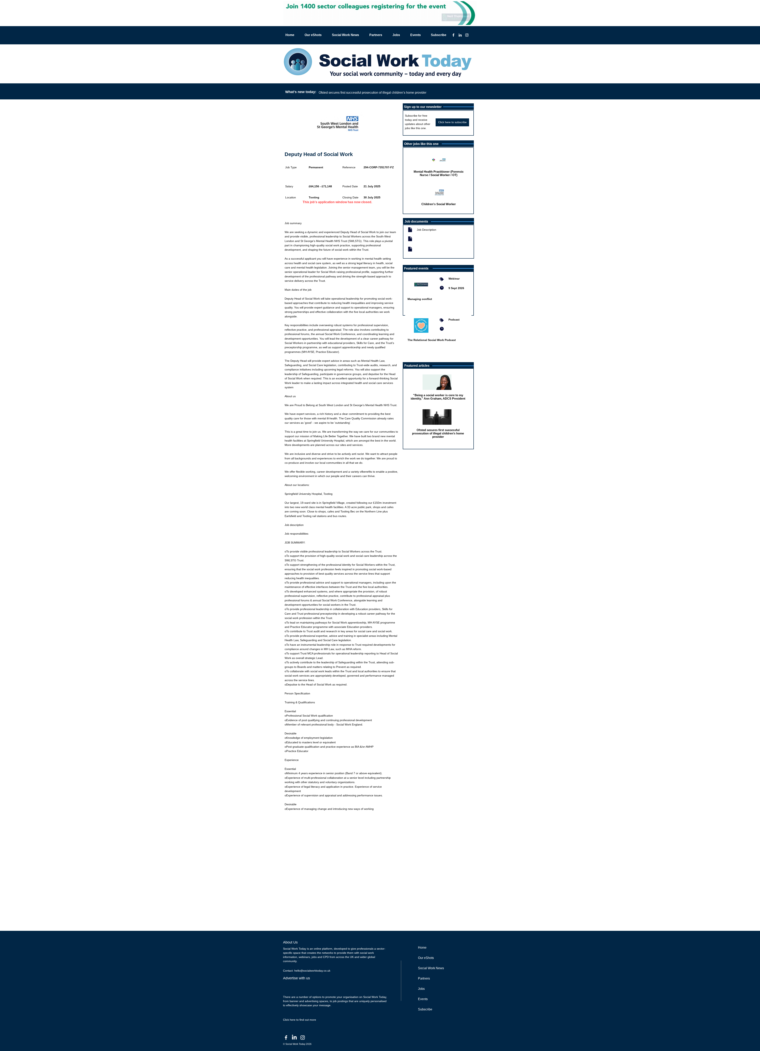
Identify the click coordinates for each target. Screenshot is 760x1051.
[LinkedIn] (460, 35)
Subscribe (425, 1009)
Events (423, 999)
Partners (424, 978)
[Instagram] (467, 35)
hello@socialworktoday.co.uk (312, 970)
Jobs (421, 988)
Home (422, 947)
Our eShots (426, 958)
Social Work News (431, 968)
